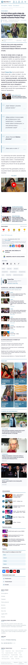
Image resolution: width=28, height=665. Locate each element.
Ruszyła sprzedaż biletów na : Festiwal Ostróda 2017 (13, 356)
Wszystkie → (24, 648)
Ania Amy (17, 658)
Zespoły (3, 616)
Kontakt (7, 584)
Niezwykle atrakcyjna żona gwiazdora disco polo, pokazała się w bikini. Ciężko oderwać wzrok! (12, 344)
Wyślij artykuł (8, 578)
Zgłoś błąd (25, 40)
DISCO (3, 268)
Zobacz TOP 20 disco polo (6, 235)
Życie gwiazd (16, 5)
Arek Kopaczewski (5, 658)
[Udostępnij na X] (14, 263)
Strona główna (4, 5)
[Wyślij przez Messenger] (7, 263)
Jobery (12, 658)
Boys (4, 554)
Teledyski (3, 599)
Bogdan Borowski (9, 652)
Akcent (5, 557)
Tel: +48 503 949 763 (8, 643)
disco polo (9, 268)
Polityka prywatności (21, 663)
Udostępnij (19, 40)
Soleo (20, 652)
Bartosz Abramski (19, 650)
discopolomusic (13, 271)
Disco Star (3, 611)
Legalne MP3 (4, 613)
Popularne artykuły (6, 527)
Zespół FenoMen (14, 654)
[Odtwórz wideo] (14, 184)
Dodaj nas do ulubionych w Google (8, 40)
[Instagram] (16, 246)
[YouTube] (19, 246)
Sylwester (3, 608)
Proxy (3, 652)
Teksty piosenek (5, 602)
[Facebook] (13, 246)
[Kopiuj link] (18, 263)
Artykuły (10, 5)
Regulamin (16, 662)
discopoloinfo (5, 271)
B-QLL (15, 652)
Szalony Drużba (5, 656)
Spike (20, 654)
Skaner (5, 564)
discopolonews (22, 271)
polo (3, 274)
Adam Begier (4, 20)
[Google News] (10, 246)
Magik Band (8, 650)
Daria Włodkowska (5, 654)
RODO (25, 662)
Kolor (13, 650)
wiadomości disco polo (18, 274)
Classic (5, 561)
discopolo (16, 268)
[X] (18, 571)
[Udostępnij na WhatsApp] (11, 263)
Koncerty (3, 605)
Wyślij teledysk (8, 581)
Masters (20, 656)
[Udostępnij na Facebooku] (3, 263)
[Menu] (25, 1)
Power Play (8, 72)
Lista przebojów (6, 491)
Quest (3, 650)
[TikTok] (22, 246)
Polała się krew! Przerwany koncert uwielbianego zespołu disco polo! (12, 348)
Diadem (16, 656)
